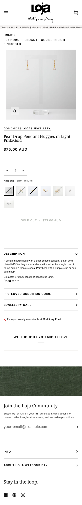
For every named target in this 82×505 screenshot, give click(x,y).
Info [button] (7, 451)
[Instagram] (23, 495)
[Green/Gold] (22, 192)
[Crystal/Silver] (9, 204)
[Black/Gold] (47, 192)
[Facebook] (6, 495)
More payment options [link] (16, 246)
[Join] (72, 426)
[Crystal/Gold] (59, 192)
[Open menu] (10, 12)
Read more (11, 281)
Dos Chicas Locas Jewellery (27, 128)
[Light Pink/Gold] (10, 192)
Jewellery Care (17, 305)
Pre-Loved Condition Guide (27, 294)
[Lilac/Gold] (34, 192)
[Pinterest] (14, 495)
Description (14, 253)
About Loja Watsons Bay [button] (26, 465)
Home (8, 35)
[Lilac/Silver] (71, 192)
